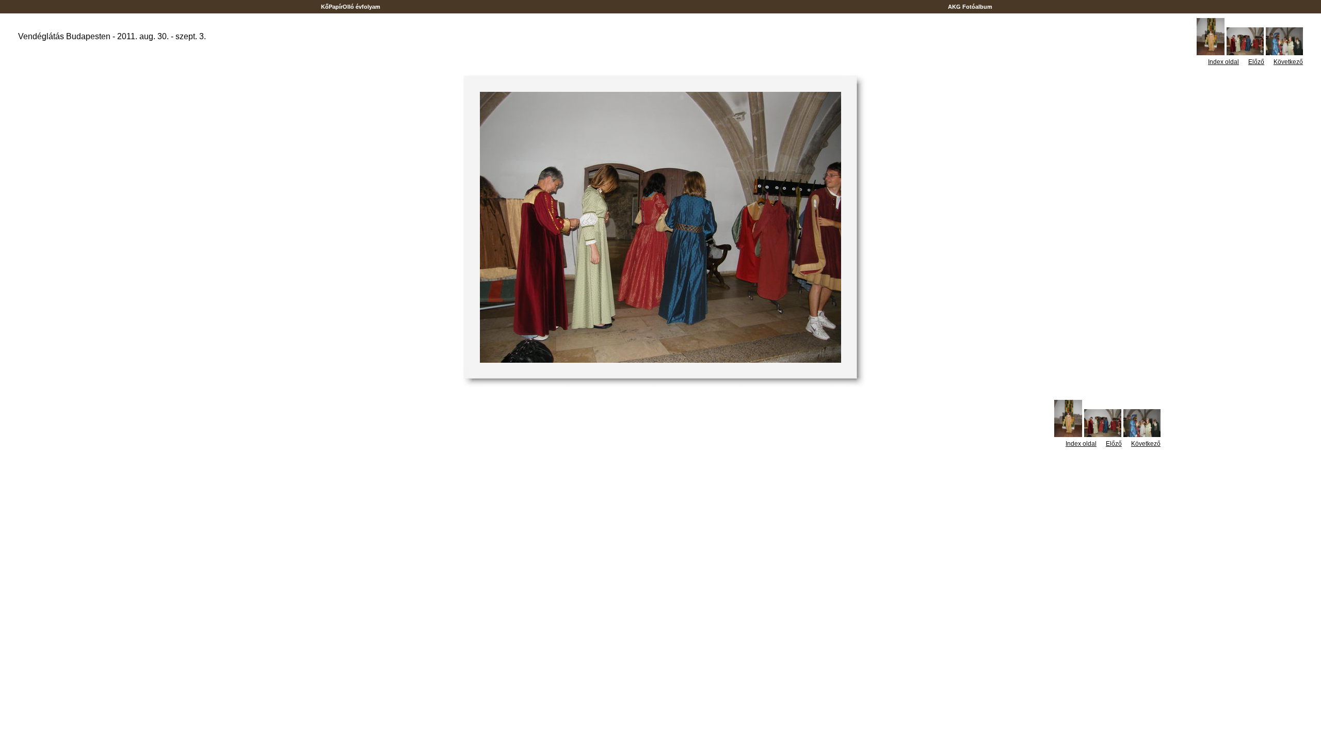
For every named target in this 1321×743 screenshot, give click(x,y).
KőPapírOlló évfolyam (350, 7)
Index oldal (1223, 62)
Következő (1288, 62)
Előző (1256, 62)
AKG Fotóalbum (970, 7)
